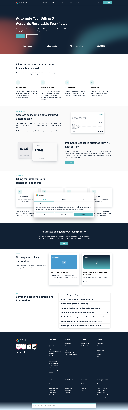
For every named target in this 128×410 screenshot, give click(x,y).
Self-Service (51, 353)
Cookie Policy (52, 390)
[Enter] (87, 405)
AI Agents (51, 372)
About (82, 383)
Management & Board (70, 352)
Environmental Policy (53, 388)
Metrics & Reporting (53, 370)
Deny (45, 214)
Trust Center (52, 394)
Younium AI (99, 383)
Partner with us (84, 348)
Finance (66, 350)
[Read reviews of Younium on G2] (26, 347)
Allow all (83, 214)
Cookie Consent (52, 392)
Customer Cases (100, 350)
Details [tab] (64, 199)
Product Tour (100, 343)
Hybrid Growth (68, 343)
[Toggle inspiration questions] (34, 406)
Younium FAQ (100, 354)
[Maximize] (90, 405)
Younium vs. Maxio (101, 392)
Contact (83, 386)
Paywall (51, 349)
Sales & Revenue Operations (71, 354)
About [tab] (84, 199)
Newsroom (83, 388)
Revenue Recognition (53, 365)
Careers (82, 390)
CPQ (50, 343)
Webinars (99, 348)
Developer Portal (84, 345)
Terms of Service (53, 386)
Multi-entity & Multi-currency (55, 367)
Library (98, 352)
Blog (98, 345)
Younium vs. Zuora (101, 390)
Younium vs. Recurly (101, 397)
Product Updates (69, 392)
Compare (99, 386)
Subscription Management (55, 351)
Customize (63, 214)
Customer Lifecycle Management (53, 358)
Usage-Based (52, 355)
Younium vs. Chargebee (102, 388)
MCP (50, 374)
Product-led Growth (69, 345)
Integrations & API (85, 343)
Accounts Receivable (53, 363)
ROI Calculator (100, 356)
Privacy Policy (52, 383)
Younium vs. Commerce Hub (103, 394)
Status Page (68, 390)
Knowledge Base (68, 386)
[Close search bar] (93, 405)
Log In (66, 383)
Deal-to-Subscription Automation (53, 346)
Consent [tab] (44, 199)
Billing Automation (53, 361)
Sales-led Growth (69, 348)
